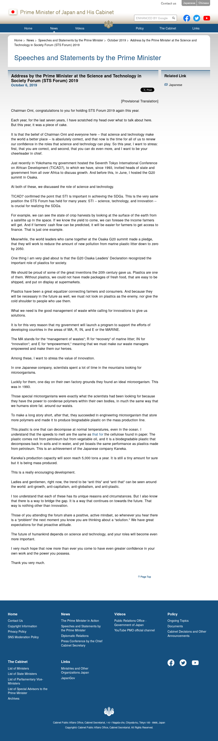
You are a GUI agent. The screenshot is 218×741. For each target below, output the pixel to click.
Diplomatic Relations (75, 635)
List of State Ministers (22, 673)
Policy (173, 614)
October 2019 (117, 40)
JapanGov (68, 678)
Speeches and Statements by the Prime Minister (70, 40)
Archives (13, 698)
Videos (120, 614)
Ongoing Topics (178, 620)
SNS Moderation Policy (23, 637)
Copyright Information (22, 626)
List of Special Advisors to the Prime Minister (27, 691)
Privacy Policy (17, 631)
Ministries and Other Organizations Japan (75, 670)
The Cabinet (17, 661)
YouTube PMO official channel (134, 630)
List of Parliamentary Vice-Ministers (25, 681)
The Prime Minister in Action (80, 620)
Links (65, 661)
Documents (175, 626)
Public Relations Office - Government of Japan (130, 622)
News (30, 40)
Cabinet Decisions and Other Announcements (187, 633)
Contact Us (15, 620)
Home (18, 40)
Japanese (175, 85)
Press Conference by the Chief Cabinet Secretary (81, 643)
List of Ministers (18, 668)
